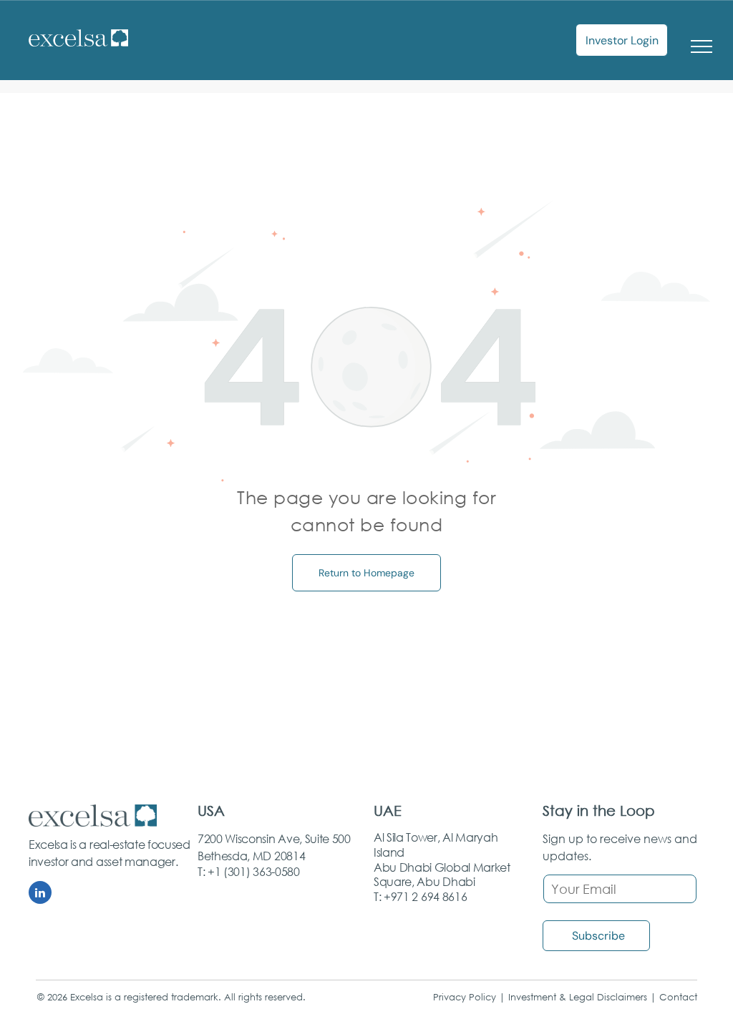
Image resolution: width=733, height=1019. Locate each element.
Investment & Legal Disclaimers (577, 997)
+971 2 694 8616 (425, 896)
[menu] (701, 46)
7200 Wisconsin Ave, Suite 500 (274, 838)
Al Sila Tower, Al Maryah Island (435, 845)
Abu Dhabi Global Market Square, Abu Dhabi (442, 875)
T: (201, 871)
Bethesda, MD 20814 (251, 855)
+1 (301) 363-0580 (254, 871)
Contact (678, 997)
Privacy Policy (464, 997)
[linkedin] (40, 894)
